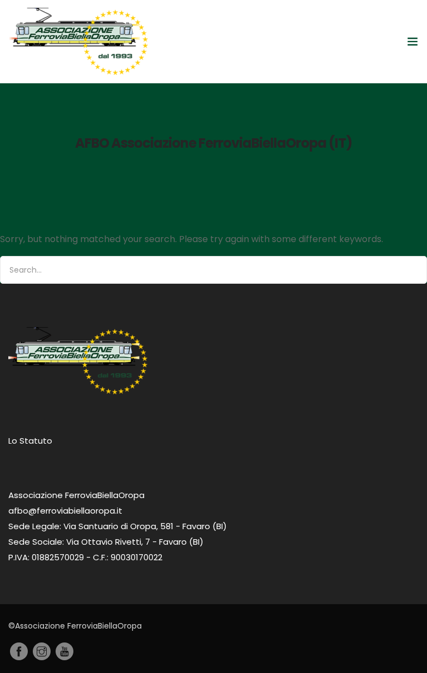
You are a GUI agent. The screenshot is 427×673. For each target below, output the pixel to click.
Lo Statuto (30, 440)
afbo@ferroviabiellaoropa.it (65, 510)
